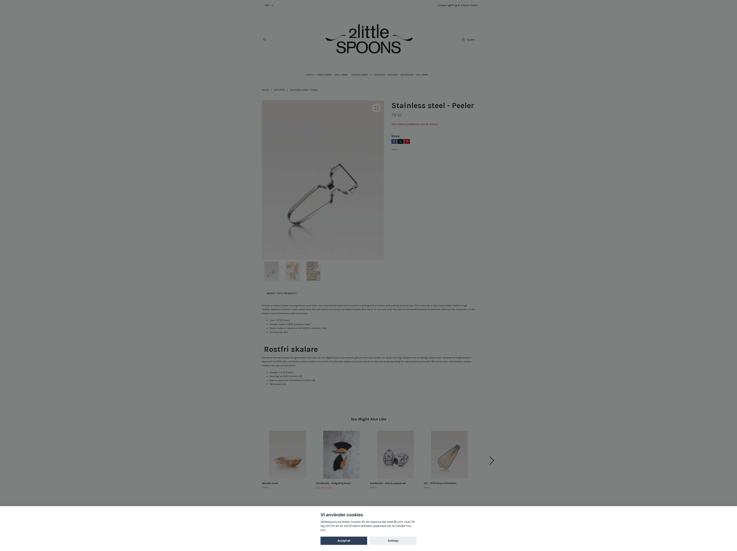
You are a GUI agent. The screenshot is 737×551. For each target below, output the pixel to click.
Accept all (343, 540)
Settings (393, 540)
